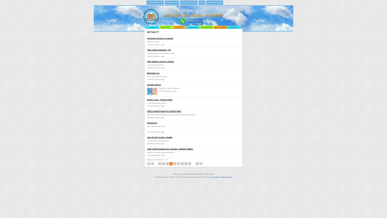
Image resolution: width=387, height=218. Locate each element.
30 (197, 163)
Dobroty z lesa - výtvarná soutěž (159, 99)
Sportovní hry (152, 123)
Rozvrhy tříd (172, 2)
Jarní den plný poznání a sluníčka (159, 137)
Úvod (152, 27)
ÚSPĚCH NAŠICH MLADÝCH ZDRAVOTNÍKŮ (164, 111)
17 (178, 163)
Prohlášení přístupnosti (226, 177)
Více (163, 44)
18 (182, 163)
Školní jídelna (206, 27)
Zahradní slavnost (154, 84)
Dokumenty (179, 27)
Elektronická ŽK (155, 2)
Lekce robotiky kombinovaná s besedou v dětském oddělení (170, 149)
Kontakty (234, 27)
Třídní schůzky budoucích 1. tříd (159, 50)
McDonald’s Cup (153, 73)
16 (174, 163)
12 (160, 163)
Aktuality (193, 27)
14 (167, 163)
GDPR (202, 2)
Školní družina (220, 27)
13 (163, 163)
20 (189, 163)
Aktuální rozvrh (189, 2)
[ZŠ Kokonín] (151, 17)
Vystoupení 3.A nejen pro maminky (160, 38)
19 (186, 163)
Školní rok (166, 27)
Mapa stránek (215, 177)
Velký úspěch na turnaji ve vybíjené (160, 61)
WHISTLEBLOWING (214, 2)
